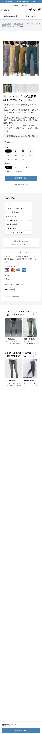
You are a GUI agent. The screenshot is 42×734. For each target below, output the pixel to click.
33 (16, 155)
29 (16, 151)
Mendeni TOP (6, 24)
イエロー (19, 171)
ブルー (8, 167)
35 (16, 159)
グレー (17, 167)
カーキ (25, 167)
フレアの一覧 (18, 24)
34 (23, 155)
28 (8, 151)
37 (23, 159)
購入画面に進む (21, 178)
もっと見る (35, 313)
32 (8, 155)
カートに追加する (21, 184)
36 (30, 155)
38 (8, 159)
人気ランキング (31, 16)
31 (30, 151)
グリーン (10, 171)
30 (23, 151)
